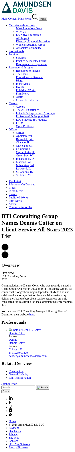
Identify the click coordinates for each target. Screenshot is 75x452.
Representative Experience (31, 64)
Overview (10, 265)
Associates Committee (29, 47)
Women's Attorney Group (31, 44)
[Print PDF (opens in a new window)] (5, 257)
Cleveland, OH (24, 145)
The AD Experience (27, 109)
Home (12, 421)
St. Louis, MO (24, 175)
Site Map (14, 437)
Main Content (9, 18)
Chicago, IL (23, 142)
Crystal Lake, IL (25, 152)
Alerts (19, 96)
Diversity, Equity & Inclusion (33, 41)
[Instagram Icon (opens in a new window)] (11, 407)
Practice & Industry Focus (31, 60)
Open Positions (24, 126)
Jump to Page (9, 383)
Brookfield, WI (24, 139)
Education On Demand (29, 77)
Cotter (17, 333)
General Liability (18, 374)
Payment (14, 427)
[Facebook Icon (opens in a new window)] (10, 403)
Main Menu (24, 18)
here (31, 314)
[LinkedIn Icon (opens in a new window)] (11, 398)
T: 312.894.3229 (18, 352)
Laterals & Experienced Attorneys (35, 113)
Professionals (16, 51)
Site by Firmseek (18, 447)
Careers (13, 103)
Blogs (19, 80)
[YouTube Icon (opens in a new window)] (10, 410)
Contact (13, 440)
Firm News (22, 93)
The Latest (22, 74)
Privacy (13, 434)
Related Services (16, 363)
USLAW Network (19, 444)
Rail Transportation (20, 377)
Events (20, 87)
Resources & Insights (21, 67)
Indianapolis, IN (25, 158)
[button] (5, 249)
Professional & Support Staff (32, 116)
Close (6, 391)
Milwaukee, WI (25, 165)
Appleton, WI (24, 135)
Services (13, 54)
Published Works (25, 90)
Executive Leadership (28, 34)
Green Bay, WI (24, 155)
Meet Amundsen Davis (22, 25)
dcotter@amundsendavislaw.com (28, 355)
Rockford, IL (23, 168)
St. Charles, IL (24, 171)
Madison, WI (23, 162)
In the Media (23, 83)
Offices (13, 129)
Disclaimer (15, 431)
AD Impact (22, 38)
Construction (16, 371)
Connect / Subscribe (27, 100)
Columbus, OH (25, 148)
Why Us (21, 31)
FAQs (19, 122)
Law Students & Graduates (31, 119)
